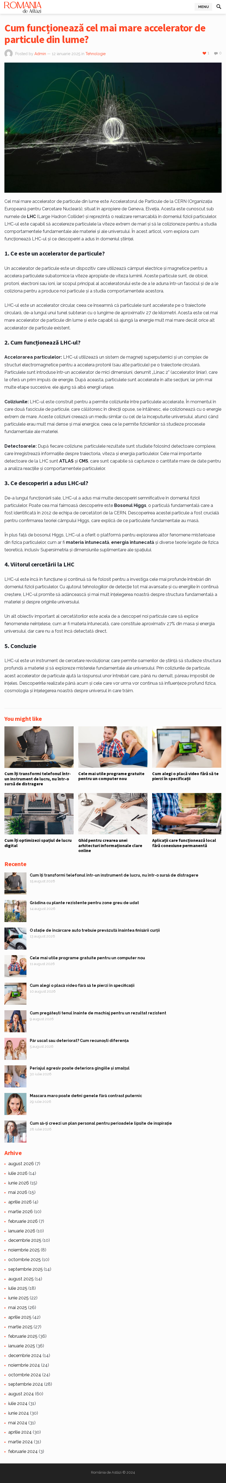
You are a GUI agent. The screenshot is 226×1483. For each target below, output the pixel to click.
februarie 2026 (23, 1221)
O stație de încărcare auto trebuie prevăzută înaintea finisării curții (95, 930)
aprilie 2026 (20, 1202)
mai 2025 (17, 1307)
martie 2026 (20, 1211)
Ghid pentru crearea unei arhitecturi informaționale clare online (110, 845)
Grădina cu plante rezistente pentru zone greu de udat (84, 903)
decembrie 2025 (24, 1240)
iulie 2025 (17, 1288)
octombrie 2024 (24, 1374)
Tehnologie (95, 54)
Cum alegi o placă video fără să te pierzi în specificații (185, 776)
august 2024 (21, 1393)
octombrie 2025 (24, 1259)
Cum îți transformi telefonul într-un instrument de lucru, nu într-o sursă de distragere (37, 778)
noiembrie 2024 (24, 1365)
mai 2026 (17, 1192)
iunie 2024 (18, 1413)
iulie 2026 (18, 1173)
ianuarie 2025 (21, 1345)
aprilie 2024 (20, 1432)
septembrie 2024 (25, 1384)
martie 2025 (20, 1326)
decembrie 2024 (25, 1355)
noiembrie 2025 (24, 1250)
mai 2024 (17, 1422)
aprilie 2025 (19, 1317)
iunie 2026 (18, 1183)
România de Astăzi (106, 1472)
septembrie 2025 (25, 1269)
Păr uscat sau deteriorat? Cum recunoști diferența (79, 1040)
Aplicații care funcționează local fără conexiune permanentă (184, 842)
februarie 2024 (23, 1451)
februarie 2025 (22, 1336)
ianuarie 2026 (21, 1231)
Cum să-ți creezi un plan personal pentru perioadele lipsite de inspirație (101, 1123)
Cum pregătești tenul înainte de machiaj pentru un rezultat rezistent (98, 1013)
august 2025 (21, 1278)
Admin (40, 54)
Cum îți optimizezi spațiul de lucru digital (38, 842)
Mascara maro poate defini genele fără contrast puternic (86, 1096)
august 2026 (21, 1163)
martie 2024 (20, 1441)
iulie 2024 (18, 1403)
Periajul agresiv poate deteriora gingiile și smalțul (80, 1068)
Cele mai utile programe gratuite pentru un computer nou (111, 776)
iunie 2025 (18, 1298)
